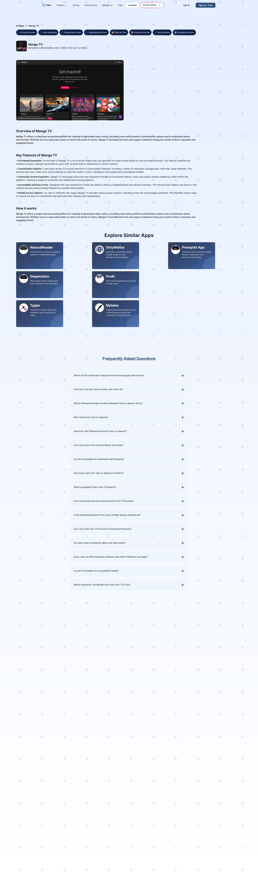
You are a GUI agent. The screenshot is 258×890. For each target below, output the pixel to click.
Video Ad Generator (162, 753)
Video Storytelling (48, 32)
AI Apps (20, 25)
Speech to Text (159, 727)
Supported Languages (26, 723)
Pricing (76, 5)
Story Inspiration (162, 32)
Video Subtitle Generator (164, 769)
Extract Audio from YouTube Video (193, 754)
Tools (120, 5)
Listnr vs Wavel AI (223, 791)
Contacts (187, 719)
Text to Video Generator (164, 773)
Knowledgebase (23, 719)
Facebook (220, 856)
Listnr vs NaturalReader (227, 763)
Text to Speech (159, 715)
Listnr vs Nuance (223, 787)
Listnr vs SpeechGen (225, 816)
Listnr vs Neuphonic (225, 783)
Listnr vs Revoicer (223, 775)
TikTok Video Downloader (196, 773)
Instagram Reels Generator (166, 765)
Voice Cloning (91, 5)
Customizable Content (71, 32)
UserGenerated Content (96, 32)
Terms (186, 731)
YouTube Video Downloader (197, 744)
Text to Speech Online (163, 723)
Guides (186, 723)
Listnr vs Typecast (224, 771)
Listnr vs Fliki (221, 735)
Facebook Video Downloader (191, 761)
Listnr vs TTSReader (225, 804)
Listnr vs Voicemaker (225, 727)
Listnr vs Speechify (224, 832)
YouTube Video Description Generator (165, 822)
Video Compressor (192, 802)
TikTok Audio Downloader (196, 777)
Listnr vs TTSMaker (224, 820)
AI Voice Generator (161, 719)
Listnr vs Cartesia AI (225, 808)
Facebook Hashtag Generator (161, 793)
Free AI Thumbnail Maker (196, 786)
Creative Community (140, 32)
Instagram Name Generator (160, 786)
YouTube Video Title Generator (162, 815)
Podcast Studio (159, 735)
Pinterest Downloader (194, 798)
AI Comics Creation (26, 32)
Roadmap (20, 732)
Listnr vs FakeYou (223, 743)
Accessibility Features (184, 32)
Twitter (218, 860)
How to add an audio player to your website (37, 792)
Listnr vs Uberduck (224, 747)
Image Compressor (193, 806)
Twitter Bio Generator (163, 802)
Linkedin (219, 864)
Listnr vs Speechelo (224, 723)
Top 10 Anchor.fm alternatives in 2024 (34, 749)
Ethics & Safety (190, 735)
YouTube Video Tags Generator (162, 808)
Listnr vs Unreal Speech (227, 795)
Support (187, 715)
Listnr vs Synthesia (224, 759)
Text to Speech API (192, 856)
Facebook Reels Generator (165, 761)
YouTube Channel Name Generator (164, 779)
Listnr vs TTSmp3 (223, 719)
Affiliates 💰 (107, 5)
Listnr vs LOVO (222, 836)
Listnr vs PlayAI (222, 715)
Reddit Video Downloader (196, 794)
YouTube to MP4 (191, 748)
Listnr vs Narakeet (224, 812)
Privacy (187, 727)
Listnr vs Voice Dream (226, 779)
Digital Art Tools (119, 32)
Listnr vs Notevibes (224, 739)
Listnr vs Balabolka (224, 828)
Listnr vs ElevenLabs (225, 751)
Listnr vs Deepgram (225, 824)
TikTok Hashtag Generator (165, 798)
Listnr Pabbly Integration (196, 864)
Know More (23, 681)
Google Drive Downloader (196, 790)
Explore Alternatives (225, 840)
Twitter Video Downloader (196, 781)
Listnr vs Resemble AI (225, 767)
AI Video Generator (161, 757)
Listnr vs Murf (222, 731)
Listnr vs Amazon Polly (226, 799)
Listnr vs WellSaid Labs (226, 755)
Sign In (186, 5)
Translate (132, 5)
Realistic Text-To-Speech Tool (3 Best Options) (39, 779)
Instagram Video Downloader (191, 768)
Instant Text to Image (194, 814)
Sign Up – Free (205, 5)
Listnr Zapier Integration (195, 860)
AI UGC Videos (149, 5)
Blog (17, 736)
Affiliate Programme (25, 728)
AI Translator (158, 743)
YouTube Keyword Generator (161, 828)
